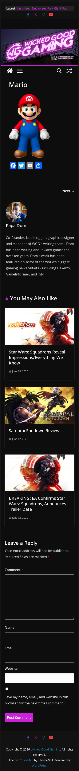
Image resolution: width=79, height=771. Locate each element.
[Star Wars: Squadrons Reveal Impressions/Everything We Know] (40, 311)
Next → (68, 191)
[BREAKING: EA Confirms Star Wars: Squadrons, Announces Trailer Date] (40, 457)
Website (11, 668)
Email (9, 648)
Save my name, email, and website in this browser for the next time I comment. (36, 700)
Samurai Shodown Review (34, 430)
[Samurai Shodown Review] (40, 390)
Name (9, 627)
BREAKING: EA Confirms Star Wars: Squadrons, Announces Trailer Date (37, 503)
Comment (14, 569)
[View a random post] (69, 71)
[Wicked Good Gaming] (39, 32)
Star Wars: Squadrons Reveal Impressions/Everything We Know (37, 357)
